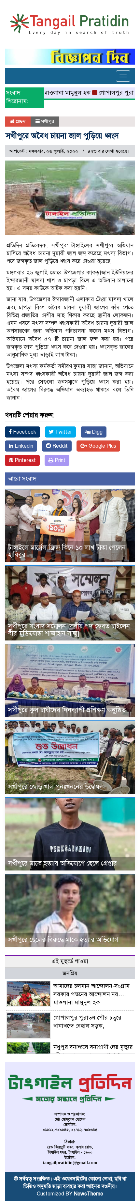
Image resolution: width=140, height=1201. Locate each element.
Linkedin (23, 446)
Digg (97, 432)
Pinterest (24, 460)
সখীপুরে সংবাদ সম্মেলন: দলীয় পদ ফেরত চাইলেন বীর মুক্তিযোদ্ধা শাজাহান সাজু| (69, 630)
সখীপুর (47, 121)
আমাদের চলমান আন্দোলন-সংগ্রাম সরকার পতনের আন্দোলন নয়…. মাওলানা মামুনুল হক (91, 994)
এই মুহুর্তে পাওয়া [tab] (70, 961)
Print (59, 460)
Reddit (59, 446)
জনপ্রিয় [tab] (70, 973)
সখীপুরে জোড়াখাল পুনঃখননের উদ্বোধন (55, 787)
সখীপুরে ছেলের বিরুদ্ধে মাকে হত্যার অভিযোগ (63, 940)
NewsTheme (88, 1194)
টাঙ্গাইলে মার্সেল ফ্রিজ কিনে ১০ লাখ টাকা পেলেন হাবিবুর (67, 551)
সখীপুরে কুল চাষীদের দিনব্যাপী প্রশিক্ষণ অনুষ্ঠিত (67, 710)
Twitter (63, 432)
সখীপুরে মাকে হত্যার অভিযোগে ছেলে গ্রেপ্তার (62, 863)
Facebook (24, 432)
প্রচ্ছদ (20, 121)
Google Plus (101, 446)
